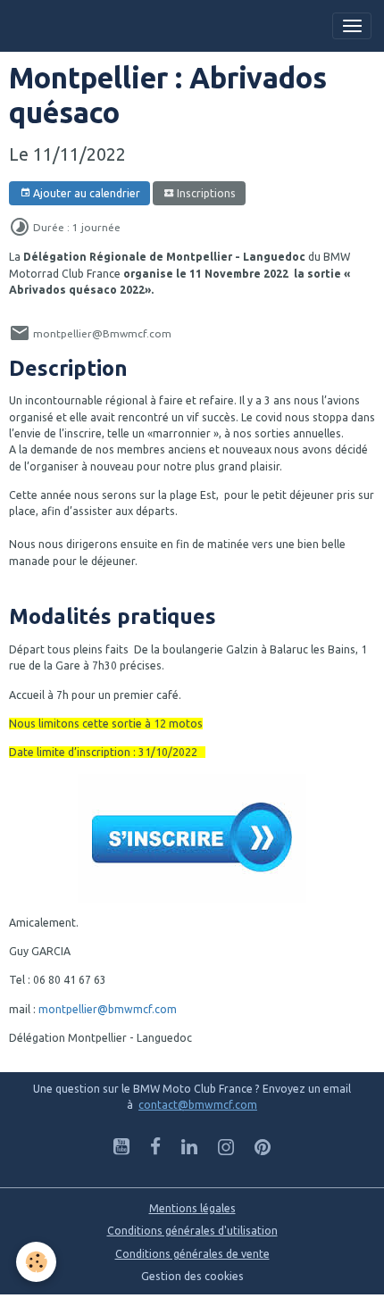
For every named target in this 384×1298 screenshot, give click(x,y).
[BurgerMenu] (351, 25)
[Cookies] (36, 1262)
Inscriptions (205, 193)
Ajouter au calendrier (85, 193)
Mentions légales (192, 1208)
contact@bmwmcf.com (197, 1105)
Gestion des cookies (192, 1276)
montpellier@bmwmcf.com (107, 1009)
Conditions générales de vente (192, 1254)
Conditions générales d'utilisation (192, 1230)
